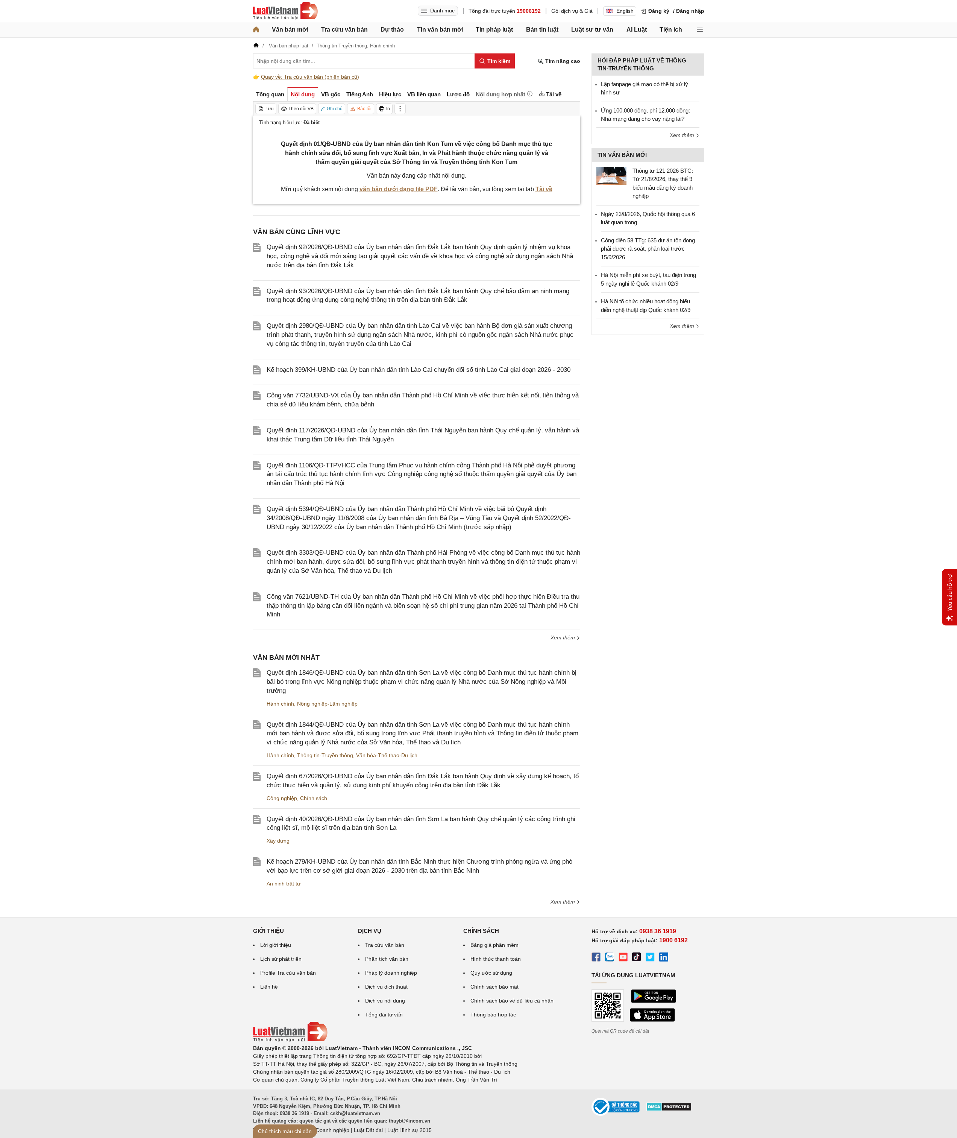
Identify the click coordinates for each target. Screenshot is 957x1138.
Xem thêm (563, 637)
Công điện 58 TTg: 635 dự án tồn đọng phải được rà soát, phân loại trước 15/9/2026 (648, 248)
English (625, 11)
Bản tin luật (542, 29)
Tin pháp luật (494, 29)
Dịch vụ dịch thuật (386, 987)
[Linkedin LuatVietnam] (663, 958)
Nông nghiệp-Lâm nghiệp (327, 704)
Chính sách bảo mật (494, 987)
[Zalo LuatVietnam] (609, 958)
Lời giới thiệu (275, 945)
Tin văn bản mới (440, 29)
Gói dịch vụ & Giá (572, 11)
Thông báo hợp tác (493, 1015)
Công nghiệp (282, 798)
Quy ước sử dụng (491, 973)
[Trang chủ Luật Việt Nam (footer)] (290, 1040)
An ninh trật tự (283, 884)
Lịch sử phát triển (281, 959)
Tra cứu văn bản (344, 29)
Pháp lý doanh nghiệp (391, 973)
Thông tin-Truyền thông (325, 755)
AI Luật (636, 29)
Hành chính (280, 704)
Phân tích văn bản (386, 959)
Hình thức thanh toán (495, 959)
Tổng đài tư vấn (384, 1015)
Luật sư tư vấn (592, 29)
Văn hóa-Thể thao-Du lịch (386, 755)
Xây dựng (278, 841)
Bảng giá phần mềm (494, 945)
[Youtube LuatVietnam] (623, 958)
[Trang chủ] (256, 29)
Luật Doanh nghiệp (326, 1130)
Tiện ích (671, 29)
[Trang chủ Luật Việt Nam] (285, 11)
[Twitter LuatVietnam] (650, 958)
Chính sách (313, 798)
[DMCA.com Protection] (669, 1109)
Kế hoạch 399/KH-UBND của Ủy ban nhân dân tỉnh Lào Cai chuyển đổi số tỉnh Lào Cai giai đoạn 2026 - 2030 (418, 369)
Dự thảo (392, 29)
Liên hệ (269, 987)
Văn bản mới (290, 29)
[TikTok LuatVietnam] (636, 958)
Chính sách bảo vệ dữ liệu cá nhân (512, 1001)
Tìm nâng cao (562, 61)
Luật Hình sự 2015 (409, 1130)
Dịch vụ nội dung (385, 1001)
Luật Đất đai (368, 1130)
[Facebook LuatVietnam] (596, 958)
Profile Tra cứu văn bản (288, 973)
